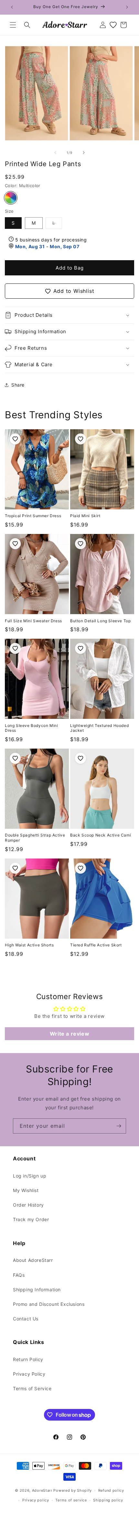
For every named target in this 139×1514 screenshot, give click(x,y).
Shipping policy (108, 1500)
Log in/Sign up (29, 1175)
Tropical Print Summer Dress (33, 515)
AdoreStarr (42, 1490)
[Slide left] (55, 152)
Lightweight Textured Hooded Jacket (99, 728)
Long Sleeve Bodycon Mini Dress (31, 728)
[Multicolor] (10, 198)
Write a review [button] (69, 1033)
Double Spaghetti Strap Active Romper (35, 838)
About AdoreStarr (33, 1260)
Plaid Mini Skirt (85, 515)
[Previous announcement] (12, 7)
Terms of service (71, 1500)
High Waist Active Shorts (29, 945)
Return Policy (28, 1359)
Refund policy (111, 1490)
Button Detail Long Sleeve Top (100, 620)
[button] (13, 25)
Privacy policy (35, 1500)
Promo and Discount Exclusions (48, 1304)
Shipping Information (37, 1289)
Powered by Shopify (72, 1490)
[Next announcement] (127, 7)
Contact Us (25, 1318)
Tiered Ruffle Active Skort (96, 945)
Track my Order (31, 1219)
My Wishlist (26, 1190)
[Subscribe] (119, 1126)
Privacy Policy (29, 1374)
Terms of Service (32, 1388)
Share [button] (18, 385)
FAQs (19, 1275)
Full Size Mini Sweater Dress (33, 620)
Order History (28, 1205)
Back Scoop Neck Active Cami (100, 835)
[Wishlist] (113, 25)
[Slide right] (84, 152)
